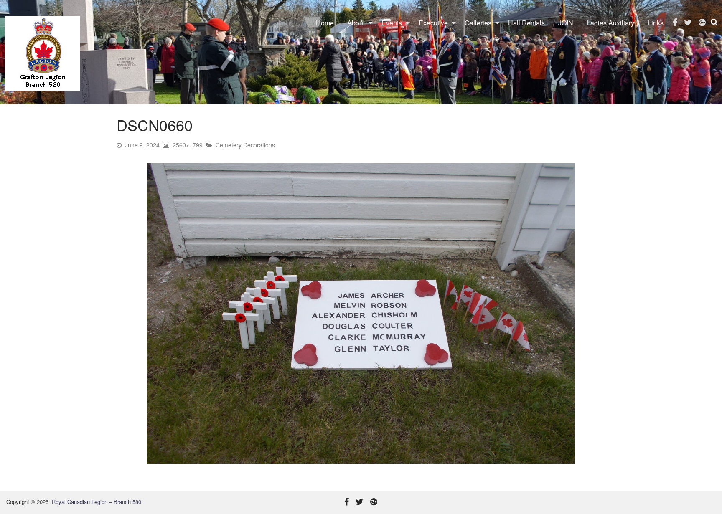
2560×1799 (188, 145)
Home (325, 23)
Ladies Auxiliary (610, 23)
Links (656, 23)
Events (391, 23)
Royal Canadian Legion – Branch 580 (96, 502)
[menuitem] (325, 23)
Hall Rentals (526, 23)
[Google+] (702, 22)
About (356, 23)
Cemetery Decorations (245, 145)
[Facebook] (675, 22)
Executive (433, 23)
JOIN (565, 23)
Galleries (478, 23)
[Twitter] (687, 22)
